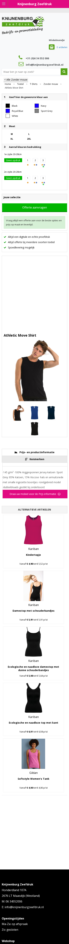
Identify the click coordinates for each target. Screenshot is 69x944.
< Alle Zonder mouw (15, 79)
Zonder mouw (51, 84)
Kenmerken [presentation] (37, 459)
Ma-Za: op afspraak (15, 924)
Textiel (20, 84)
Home (8, 84)
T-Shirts (33, 84)
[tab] (34, 452)
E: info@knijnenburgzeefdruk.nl (23, 907)
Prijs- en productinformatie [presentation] (36, 452)
